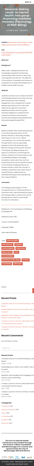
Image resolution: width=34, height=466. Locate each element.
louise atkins (20, 248)
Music (16, 252)
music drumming (7, 256)
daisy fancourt (7, 244)
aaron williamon (12, 240)
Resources (24, 30)
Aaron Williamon (24, 45)
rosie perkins (6, 263)
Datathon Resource (8, 410)
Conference (5, 406)
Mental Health (7, 252)
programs (4, 420)
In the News (5, 416)
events (3, 413)
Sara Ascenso (22, 42)
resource (25, 260)
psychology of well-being (11, 260)
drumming (18, 244)
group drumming (8, 248)
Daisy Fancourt (11, 45)
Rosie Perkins (12, 42)
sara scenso (18, 263)
